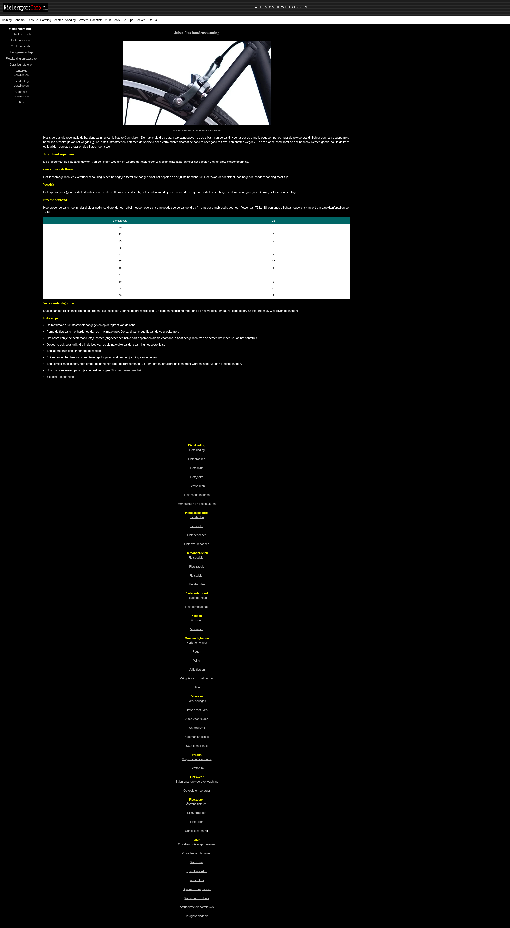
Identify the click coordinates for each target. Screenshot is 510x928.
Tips (130, 20)
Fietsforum (197, 768)
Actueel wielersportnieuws (197, 907)
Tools (116, 20)
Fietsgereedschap (21, 52)
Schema (19, 20)
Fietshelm (196, 526)
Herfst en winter (196, 642)
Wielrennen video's (196, 898)
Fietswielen (196, 575)
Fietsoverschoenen (196, 544)
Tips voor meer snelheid (126, 370)
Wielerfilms (197, 880)
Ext (124, 20)
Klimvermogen (196, 812)
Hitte (197, 687)
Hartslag (45, 20)
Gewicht (82, 20)
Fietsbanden (66, 376)
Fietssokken (197, 485)
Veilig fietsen (197, 669)
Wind (196, 660)
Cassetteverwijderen (21, 94)
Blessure (32, 20)
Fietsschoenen (196, 535)
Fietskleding (197, 450)
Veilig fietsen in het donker (197, 678)
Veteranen (196, 629)
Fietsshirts (197, 468)
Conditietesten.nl (196, 830)
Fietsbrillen (197, 517)
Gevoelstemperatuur (196, 790)
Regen (196, 651)
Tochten (58, 20)
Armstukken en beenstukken (197, 503)
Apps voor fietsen (196, 718)
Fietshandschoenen (197, 494)
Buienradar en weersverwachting (197, 781)
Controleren (131, 137)
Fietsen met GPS (196, 710)
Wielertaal (196, 862)
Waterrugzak (196, 727)
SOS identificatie (197, 745)
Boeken (140, 20)
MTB (108, 20)
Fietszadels (196, 566)
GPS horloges (197, 701)
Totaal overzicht (21, 34)
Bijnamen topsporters (197, 889)
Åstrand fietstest (196, 804)
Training (6, 20)
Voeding (70, 20)
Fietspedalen (196, 557)
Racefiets (96, 20)
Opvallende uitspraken (196, 853)
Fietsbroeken (196, 459)
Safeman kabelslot (197, 736)
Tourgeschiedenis (196, 916)
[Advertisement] (162, 411)
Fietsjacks (196, 477)
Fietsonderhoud (21, 40)
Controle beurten (21, 46)
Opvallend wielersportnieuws (196, 844)
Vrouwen (196, 620)
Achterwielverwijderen (21, 73)
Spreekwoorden (196, 871)
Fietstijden (196, 821)
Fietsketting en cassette (21, 58)
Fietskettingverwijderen (21, 83)
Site (149, 20)
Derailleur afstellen (21, 64)
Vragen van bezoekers (196, 759)
